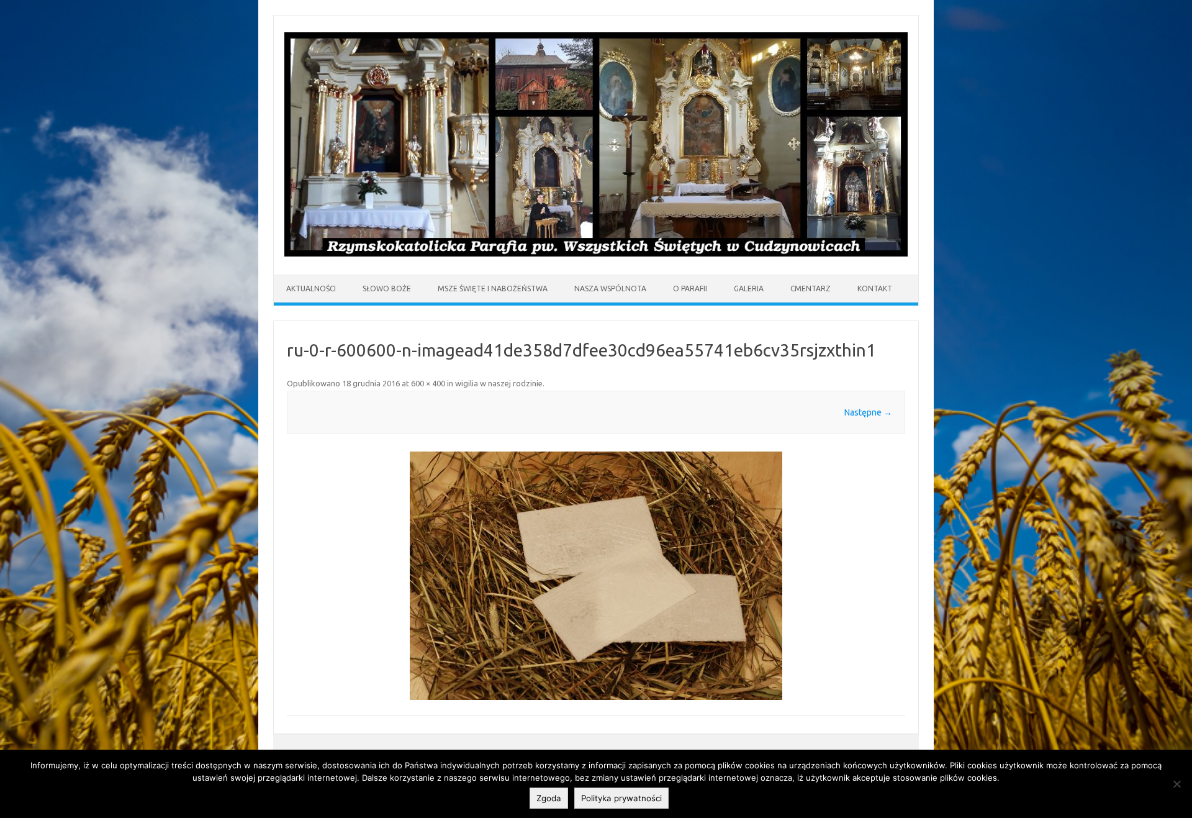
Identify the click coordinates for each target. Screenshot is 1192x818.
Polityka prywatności (621, 798)
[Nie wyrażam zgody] (1176, 784)
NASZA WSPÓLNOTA (610, 288)
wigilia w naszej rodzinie (499, 383)
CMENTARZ (810, 288)
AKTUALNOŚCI (311, 288)
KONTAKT (874, 288)
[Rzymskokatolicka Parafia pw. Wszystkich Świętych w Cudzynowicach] (596, 253)
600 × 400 (428, 383)
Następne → (868, 412)
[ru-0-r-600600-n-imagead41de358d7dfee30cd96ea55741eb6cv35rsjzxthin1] (596, 576)
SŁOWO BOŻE (387, 288)
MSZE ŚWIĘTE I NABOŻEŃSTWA (493, 288)
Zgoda (548, 798)
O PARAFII (690, 288)
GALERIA (749, 288)
